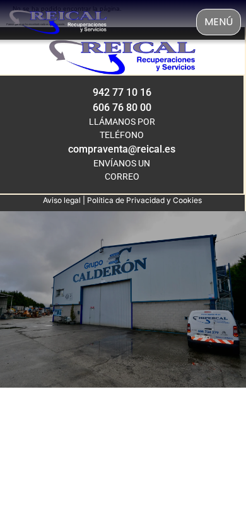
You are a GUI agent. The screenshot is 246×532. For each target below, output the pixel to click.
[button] (218, 22)
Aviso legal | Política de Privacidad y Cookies (122, 200)
